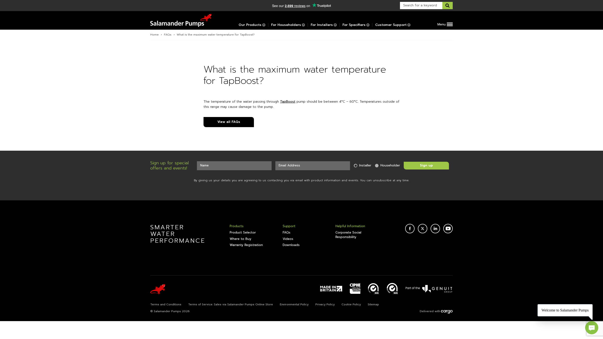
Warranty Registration (246, 245)
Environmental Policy (294, 304)
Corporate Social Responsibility (348, 234)
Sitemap (373, 304)
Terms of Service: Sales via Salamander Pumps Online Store (230, 304)
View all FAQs (228, 122)
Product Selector (243, 232)
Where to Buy (240, 239)
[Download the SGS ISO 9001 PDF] (392, 288)
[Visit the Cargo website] (447, 312)
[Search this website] (447, 5)
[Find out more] (429, 288)
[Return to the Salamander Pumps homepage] (181, 20)
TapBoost (287, 101)
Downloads (291, 245)
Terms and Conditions (165, 304)
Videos (288, 239)
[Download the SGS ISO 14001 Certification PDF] (373, 288)
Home (154, 34)
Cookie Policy (351, 304)
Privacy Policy (325, 304)
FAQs (167, 34)
